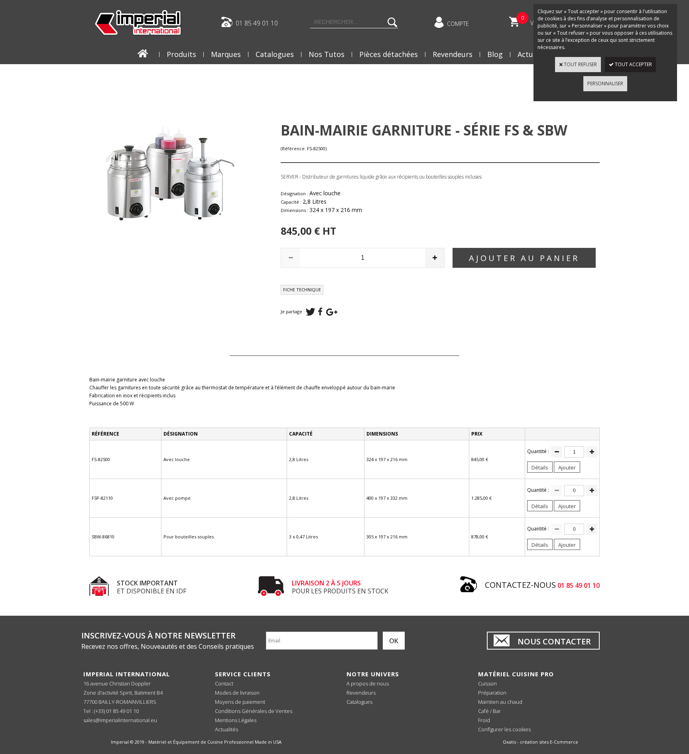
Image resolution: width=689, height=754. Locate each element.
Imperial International (126, 674)
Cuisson (487, 683)
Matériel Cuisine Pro (516, 674)
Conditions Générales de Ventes (253, 711)
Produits (181, 54)
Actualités (226, 729)
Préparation (492, 692)
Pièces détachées (388, 54)
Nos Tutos (326, 54)
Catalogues (275, 54)
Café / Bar (489, 711)
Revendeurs (452, 54)
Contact (224, 683)
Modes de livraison (237, 692)
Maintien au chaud (500, 701)
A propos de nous (367, 683)
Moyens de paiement (240, 701)
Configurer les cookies (504, 729)
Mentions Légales (235, 720)
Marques (226, 54)
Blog (495, 54)
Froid (484, 720)
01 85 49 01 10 (257, 22)
